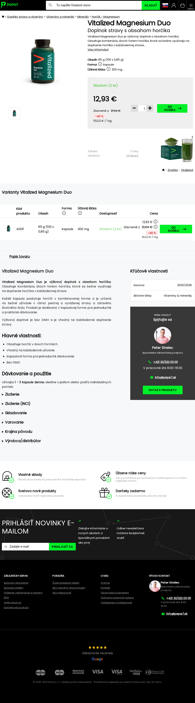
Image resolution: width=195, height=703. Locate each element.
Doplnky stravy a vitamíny (25, 17)
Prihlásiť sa (62, 546)
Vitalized (132, 156)
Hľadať (151, 5)
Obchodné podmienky (115, 593)
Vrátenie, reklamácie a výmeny (23, 593)
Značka (173, 170)
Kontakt (105, 588)
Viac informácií (98, 49)
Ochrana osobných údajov (117, 597)
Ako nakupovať (61, 593)
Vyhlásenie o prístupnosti (116, 602)
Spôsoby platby (13, 588)
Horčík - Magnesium (106, 17)
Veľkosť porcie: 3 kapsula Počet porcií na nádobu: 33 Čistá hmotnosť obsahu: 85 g (53, 394)
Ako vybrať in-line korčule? (69, 588)
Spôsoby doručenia (16, 583)
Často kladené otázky (65, 583)
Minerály (83, 17)
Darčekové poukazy (16, 607)
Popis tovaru (20, 256)
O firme (105, 583)
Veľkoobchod (12, 602)
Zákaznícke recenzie (97, 653)
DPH (6, 597)
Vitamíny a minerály (60, 17)
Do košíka (170, 108)
